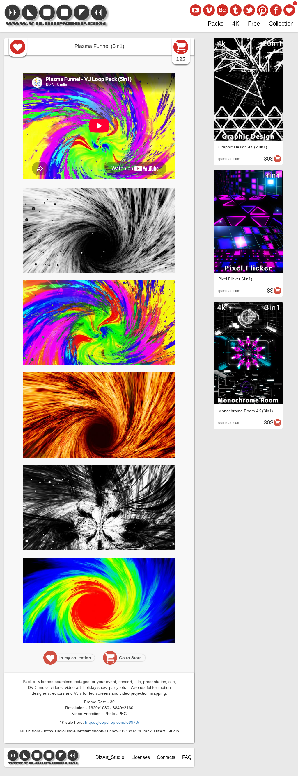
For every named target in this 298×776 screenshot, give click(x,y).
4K (235, 23)
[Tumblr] (236, 10)
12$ (181, 59)
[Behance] (222, 10)
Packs (216, 23)
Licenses (140, 757)
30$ (268, 158)
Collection (281, 23)
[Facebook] (276, 10)
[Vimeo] (209, 10)
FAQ (186, 757)
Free (254, 23)
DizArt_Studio (109, 757)
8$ (270, 290)
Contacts (166, 757)
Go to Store (130, 657)
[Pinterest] (262, 10)
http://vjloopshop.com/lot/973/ (112, 722)
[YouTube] (195, 10)
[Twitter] (249, 10)
